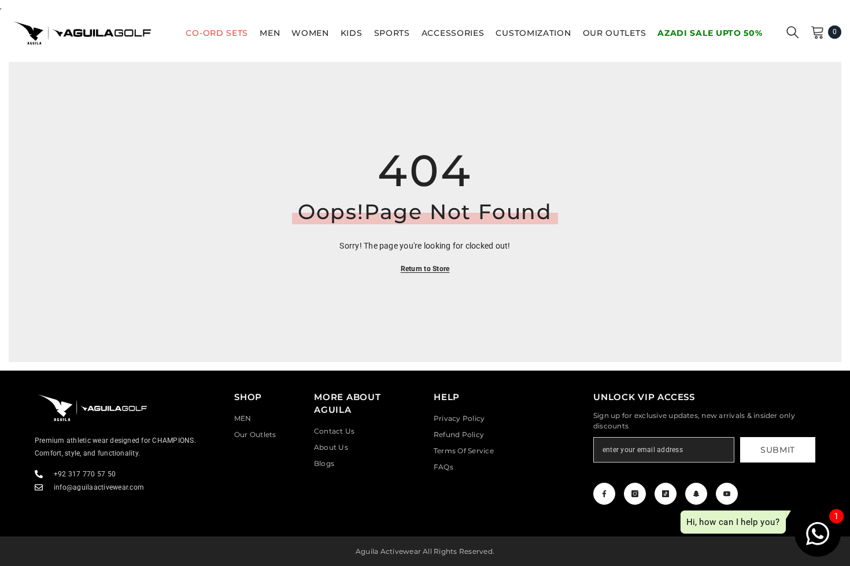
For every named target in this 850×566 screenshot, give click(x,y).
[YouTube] (727, 494)
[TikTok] (666, 494)
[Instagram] (635, 494)
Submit (777, 450)
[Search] (792, 32)
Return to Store (425, 269)
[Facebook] (604, 494)
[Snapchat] (696, 494)
